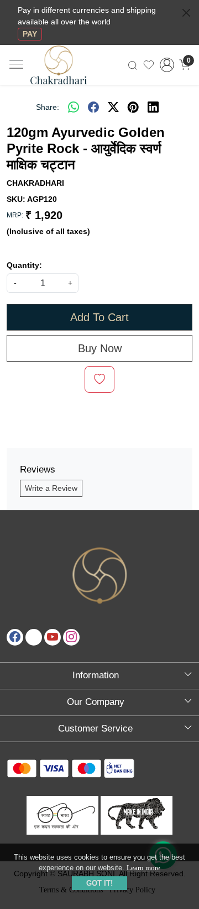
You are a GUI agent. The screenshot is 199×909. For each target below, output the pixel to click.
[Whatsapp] (73, 107)
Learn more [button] (143, 868)
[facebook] (93, 107)
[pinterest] (133, 107)
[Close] (186, 13)
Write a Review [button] (51, 488)
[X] (33, 637)
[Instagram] (71, 637)
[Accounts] (167, 65)
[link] (132, 65)
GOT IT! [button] (99, 883)
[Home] (68, 71)
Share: (47, 107)
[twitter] (113, 107)
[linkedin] (153, 107)
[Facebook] (15, 637)
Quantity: (24, 265)
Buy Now (100, 348)
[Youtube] (52, 637)
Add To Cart (99, 317)
